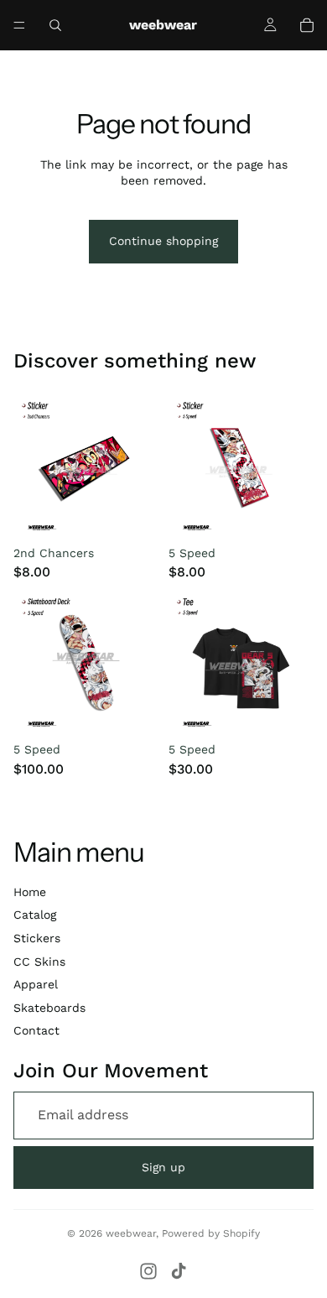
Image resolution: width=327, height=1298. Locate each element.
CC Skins (39, 961)
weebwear (131, 1233)
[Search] (55, 25)
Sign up (163, 1167)
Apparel (35, 984)
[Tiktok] (179, 1271)
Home (29, 892)
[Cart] (306, 25)
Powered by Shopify (211, 1233)
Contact (36, 1030)
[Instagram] (148, 1271)
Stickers (36, 938)
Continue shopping (163, 241)
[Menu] (19, 25)
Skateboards (49, 1007)
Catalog (34, 914)
